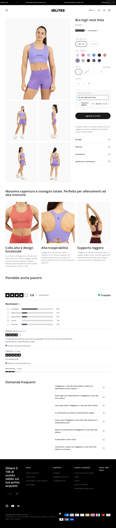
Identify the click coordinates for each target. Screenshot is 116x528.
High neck (81, 44)
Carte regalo (30, 484)
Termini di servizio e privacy (83, 473)
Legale (76, 477)
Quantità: (78, 79)
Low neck (94, 44)
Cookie (76, 481)
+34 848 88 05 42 (59, 481)
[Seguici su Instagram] (6, 505)
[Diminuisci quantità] (78, 83)
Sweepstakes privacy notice (84, 488)
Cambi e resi (30, 477)
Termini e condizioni (81, 484)
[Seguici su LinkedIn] (18, 505)
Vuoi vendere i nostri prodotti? (36, 481)
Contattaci (56, 473)
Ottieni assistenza (32, 473)
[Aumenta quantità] (89, 83)
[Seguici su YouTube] (12, 505)
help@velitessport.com (61, 477)
